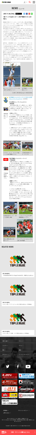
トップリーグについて (24, 354)
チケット (21, 341)
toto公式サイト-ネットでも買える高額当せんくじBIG (9, 395)
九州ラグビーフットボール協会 (26, 382)
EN (26, 2)
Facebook (27, 14)
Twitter (24, 14)
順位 (4, 350)
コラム (4, 359)
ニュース (5, 345)
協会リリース (18, 13)
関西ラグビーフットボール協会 (9, 382)
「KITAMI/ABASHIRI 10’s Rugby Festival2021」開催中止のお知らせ (18, 275)
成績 (20, 350)
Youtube (28, 366)
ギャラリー (5, 354)
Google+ (29, 14)
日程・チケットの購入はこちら (20, 432)
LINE (32, 14)
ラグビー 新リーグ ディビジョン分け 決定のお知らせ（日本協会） (17, 304)
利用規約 (5, 410)
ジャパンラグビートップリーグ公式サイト (6, 2)
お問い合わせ (6, 412)
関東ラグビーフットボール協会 (26, 376)
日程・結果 (5, 341)
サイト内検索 (30, 2)
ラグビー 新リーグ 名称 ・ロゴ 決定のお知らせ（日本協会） (16, 333)
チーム (20, 345)
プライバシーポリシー (23, 410)
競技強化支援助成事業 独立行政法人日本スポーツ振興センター (26, 395)
